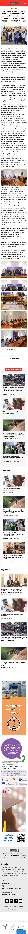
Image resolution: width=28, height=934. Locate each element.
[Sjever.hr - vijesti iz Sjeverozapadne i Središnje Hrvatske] (13, 3)
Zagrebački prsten (8, 857)
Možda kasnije (9, 930)
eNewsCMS (5, 908)
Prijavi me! (21, 930)
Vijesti (12, 853)
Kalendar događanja (20, 857)
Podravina (5, 855)
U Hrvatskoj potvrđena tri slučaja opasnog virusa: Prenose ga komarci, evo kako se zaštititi (14, 435)
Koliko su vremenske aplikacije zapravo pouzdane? (12, 412)
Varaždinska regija (8, 461)
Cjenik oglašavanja (7, 892)
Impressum (5, 883)
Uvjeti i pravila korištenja (9, 886)
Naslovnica (6, 853)
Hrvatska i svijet (7, 438)
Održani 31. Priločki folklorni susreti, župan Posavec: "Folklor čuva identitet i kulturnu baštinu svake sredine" (14, 390)
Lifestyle (5, 415)
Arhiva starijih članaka (9, 894)
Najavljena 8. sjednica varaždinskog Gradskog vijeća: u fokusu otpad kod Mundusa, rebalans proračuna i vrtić (12, 591)
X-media (11, 908)
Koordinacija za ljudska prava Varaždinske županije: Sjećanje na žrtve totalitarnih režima (13, 457)
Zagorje (5, 561)
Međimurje (14, 8)
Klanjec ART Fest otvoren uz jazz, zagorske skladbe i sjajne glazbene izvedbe (13, 557)
